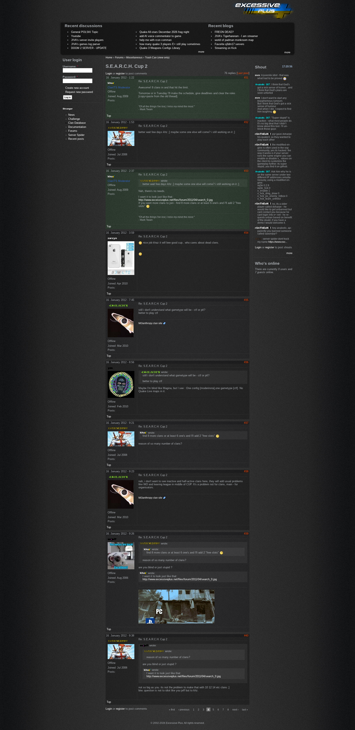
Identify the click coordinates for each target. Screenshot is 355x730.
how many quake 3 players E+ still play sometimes (169, 44)
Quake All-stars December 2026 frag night (164, 31)
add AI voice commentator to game (160, 36)
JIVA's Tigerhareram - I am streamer (236, 36)
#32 (246, 122)
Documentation (77, 126)
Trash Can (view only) (157, 57)
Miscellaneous (134, 57)
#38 (246, 471)
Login (109, 73)
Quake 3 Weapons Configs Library (159, 48)
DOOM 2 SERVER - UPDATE (89, 48)
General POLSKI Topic (84, 31)
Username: (70, 66)
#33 (246, 170)
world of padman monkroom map (234, 40)
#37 (246, 422)
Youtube (76, 36)
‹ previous (183, 709)
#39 (246, 533)
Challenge (74, 118)
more (201, 51)
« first (172, 709)
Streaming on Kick (226, 48)
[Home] (263, 19)
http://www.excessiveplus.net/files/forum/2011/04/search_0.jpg (175, 199)
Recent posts (76, 138)
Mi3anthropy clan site (150, 323)
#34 (246, 232)
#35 (246, 299)
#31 (246, 77)
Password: (70, 77)
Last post (243, 73)
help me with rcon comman (155, 40)
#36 (246, 362)
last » (245, 709)
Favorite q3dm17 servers (229, 44)
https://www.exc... (277, 241)
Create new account (77, 87)
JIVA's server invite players (87, 40)
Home (109, 57)
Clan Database (77, 122)
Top (109, 115)
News (71, 114)
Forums (72, 130)
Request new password (79, 92)
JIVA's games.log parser (85, 44)
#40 (246, 635)
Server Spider (76, 134)
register (120, 73)
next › (235, 709)
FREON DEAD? (224, 31)
